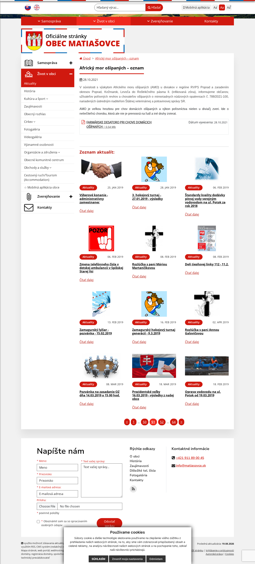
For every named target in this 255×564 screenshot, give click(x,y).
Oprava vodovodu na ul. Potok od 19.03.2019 (203, 393)
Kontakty (211, 21)
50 (145, 422)
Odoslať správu (109, 523)
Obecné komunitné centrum (44, 160)
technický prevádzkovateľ (35, 557)
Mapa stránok (29, 550)
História (29, 91)
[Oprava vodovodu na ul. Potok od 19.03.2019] (207, 366)
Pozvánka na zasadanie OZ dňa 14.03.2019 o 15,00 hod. (100, 393)
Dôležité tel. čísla (143, 470)
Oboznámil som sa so (64, 523)
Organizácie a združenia (41, 152)
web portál (44, 550)
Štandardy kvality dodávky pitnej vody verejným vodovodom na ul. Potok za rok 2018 (205, 200)
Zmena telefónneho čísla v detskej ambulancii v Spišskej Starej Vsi (101, 267)
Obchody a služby (36, 168)
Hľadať (156, 7)
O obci (134, 456)
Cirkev (28, 122)
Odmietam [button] (156, 558)
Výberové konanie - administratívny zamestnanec (94, 198)
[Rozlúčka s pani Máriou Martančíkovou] (154, 238)
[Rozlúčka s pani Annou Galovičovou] (207, 304)
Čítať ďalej (87, 211)
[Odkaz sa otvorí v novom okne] (133, 489)
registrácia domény (41, 554)
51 (153, 422)
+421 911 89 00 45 (190, 458)
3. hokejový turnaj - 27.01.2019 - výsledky (147, 197)
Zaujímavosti (33, 106)
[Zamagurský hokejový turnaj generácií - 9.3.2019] (154, 304)
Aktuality (30, 83)
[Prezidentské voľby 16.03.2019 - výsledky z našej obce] (154, 366)
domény (25, 554)
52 (162, 422)
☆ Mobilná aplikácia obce (41, 187)
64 (174, 422)
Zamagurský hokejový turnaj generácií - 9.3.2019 (153, 331)
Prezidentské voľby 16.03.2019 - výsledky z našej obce (153, 395)
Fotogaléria (32, 129)
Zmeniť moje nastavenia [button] (127, 558)
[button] (49, 21)
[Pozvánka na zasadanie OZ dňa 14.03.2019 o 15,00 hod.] (101, 366)
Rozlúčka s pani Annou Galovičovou (202, 331)
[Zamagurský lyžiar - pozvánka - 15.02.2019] (101, 304)
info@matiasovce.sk (191, 465)
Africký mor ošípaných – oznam (117, 58)
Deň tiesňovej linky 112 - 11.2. (207, 264)
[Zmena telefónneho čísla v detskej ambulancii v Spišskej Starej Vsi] (101, 238)
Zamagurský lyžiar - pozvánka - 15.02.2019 (96, 331)
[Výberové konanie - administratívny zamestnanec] (101, 169)
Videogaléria (33, 137)
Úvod (86, 58)
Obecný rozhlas (35, 114)
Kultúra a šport (35, 99)
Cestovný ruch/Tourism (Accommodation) (40, 177)
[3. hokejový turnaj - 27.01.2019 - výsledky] (154, 169)
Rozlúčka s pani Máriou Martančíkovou (149, 266)
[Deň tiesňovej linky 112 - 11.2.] (207, 238)
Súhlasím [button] (98, 558)
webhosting (57, 550)
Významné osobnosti (39, 145)
